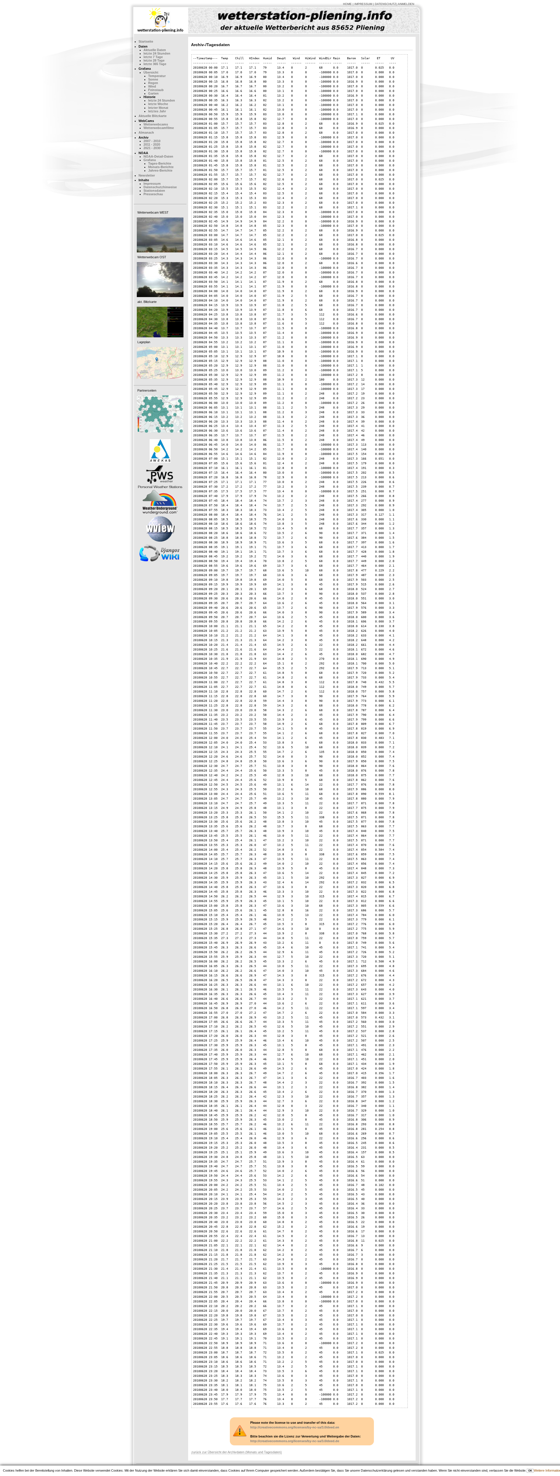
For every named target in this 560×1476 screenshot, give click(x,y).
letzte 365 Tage (155, 64)
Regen (153, 83)
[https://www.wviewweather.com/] (160, 529)
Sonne (153, 79)
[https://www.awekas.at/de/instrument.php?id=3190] (160, 451)
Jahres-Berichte (160, 170)
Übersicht (151, 72)
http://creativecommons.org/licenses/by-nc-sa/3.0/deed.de (294, 1441)
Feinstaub (156, 90)
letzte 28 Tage (154, 60)
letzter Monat (158, 107)
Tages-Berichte (159, 163)
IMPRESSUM (363, 4)
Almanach (146, 132)
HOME (347, 4)
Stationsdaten (154, 190)
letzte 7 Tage (153, 57)
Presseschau (153, 194)
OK (530, 1470)
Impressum (152, 183)
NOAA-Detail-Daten (158, 156)
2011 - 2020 (152, 144)
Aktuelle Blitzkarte (153, 116)
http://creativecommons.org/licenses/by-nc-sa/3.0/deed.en (294, 1427)
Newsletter (147, 175)
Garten (153, 93)
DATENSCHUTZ (385, 4)
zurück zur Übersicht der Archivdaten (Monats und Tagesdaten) (236, 1452)
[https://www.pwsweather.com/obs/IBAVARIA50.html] (160, 476)
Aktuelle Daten (155, 50)
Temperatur (157, 76)
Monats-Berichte (161, 167)
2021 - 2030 (152, 148)
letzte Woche (158, 104)
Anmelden (406, 4)
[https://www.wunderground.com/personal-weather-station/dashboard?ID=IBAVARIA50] (160, 502)
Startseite (146, 41)
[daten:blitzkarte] (160, 322)
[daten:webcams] (160, 234)
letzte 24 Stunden (157, 53)
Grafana (150, 160)
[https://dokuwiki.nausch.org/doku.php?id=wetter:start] (160, 553)
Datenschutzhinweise (160, 187)
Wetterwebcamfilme (159, 128)
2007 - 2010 (152, 141)
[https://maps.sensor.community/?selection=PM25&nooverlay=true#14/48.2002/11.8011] (160, 414)
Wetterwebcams (156, 124)
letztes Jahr (157, 111)
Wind (152, 86)
